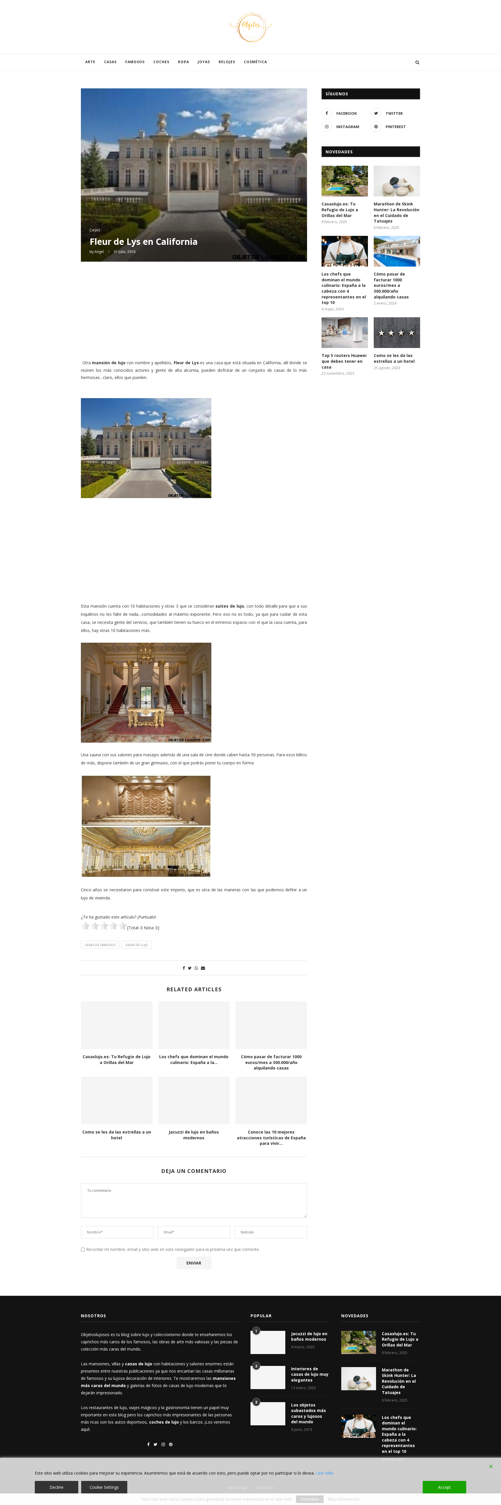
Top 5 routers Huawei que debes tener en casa (344, 361)
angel (99, 251)
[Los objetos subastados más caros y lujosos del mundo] (268, 1413)
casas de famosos (100, 945)
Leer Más (324, 1473)
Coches (161, 61)
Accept (444, 1487)
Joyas (204, 61)
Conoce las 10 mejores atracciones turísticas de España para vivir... (271, 1137)
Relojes (227, 61)
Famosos (135, 61)
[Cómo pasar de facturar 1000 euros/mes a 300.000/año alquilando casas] (271, 1025)
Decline (56, 1487)
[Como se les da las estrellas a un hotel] (117, 1100)
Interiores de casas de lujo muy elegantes (309, 1374)
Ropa (183, 61)
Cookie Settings (104, 1487)
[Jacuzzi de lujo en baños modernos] (194, 1100)
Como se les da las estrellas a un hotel (116, 1134)
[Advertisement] (194, 309)
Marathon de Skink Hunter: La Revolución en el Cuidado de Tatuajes (396, 212)
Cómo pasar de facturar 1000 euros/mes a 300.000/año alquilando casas (271, 1062)
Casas (110, 61)
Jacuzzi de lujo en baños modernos (194, 1134)
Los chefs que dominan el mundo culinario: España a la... (193, 1059)
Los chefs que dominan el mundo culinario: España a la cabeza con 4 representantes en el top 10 (344, 288)
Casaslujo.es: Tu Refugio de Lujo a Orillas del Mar (116, 1059)
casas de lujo (136, 945)
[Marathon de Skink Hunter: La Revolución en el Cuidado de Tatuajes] (397, 181)
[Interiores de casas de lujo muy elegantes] (268, 1377)
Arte (90, 61)
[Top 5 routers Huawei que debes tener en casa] (345, 332)
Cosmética (255, 61)
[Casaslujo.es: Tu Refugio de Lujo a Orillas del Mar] (117, 1025)
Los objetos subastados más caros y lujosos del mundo (308, 1413)
